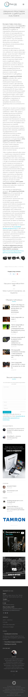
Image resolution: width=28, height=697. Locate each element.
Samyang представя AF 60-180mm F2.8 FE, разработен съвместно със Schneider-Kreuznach (18, 341)
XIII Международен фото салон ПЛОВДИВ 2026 (15, 501)
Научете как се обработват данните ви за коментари (14, 417)
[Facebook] (15, 671)
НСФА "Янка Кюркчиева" (9, 624)
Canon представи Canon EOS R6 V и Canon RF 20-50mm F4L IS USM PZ (18, 365)
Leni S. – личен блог (8, 620)
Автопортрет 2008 (12, 490)
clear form (22, 411)
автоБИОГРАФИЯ (11, 486)
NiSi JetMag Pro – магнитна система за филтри (14, 437)
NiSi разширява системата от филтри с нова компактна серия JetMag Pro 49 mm (18, 353)
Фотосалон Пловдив (8, 627)
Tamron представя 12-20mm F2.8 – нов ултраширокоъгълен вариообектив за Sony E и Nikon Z (18, 328)
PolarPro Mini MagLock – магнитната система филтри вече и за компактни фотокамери (18, 308)
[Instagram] (17, 671)
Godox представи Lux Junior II (17, 318)
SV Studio (5, 622)
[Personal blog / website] (11, 671)
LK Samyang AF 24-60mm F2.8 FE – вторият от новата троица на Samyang (16, 430)
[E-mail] (13, 671)
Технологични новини (13, 266)
